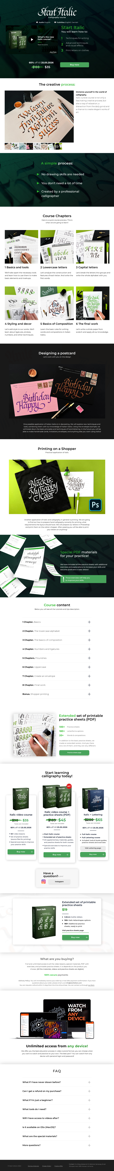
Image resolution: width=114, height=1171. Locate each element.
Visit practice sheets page (73, 930)
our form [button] (91, 985)
